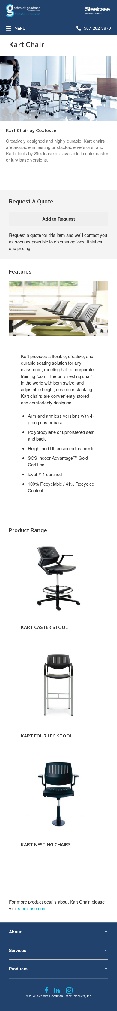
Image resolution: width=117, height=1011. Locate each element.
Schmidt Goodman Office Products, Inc (64, 996)
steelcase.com (32, 908)
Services (17, 950)
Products (18, 969)
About (15, 932)
